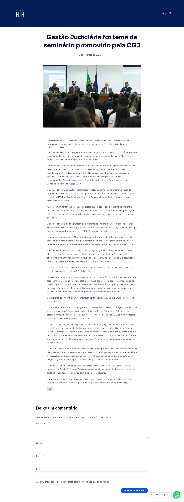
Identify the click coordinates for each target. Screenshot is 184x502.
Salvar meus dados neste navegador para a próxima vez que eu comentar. (74, 482)
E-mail (40, 456)
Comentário (42, 423)
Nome (40, 443)
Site (38, 469)
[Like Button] (50, 389)
